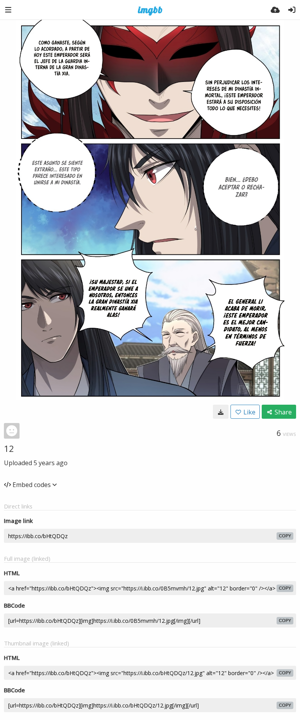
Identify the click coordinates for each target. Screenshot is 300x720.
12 (9, 448)
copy (285, 535)
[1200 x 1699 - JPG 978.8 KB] (221, 412)
